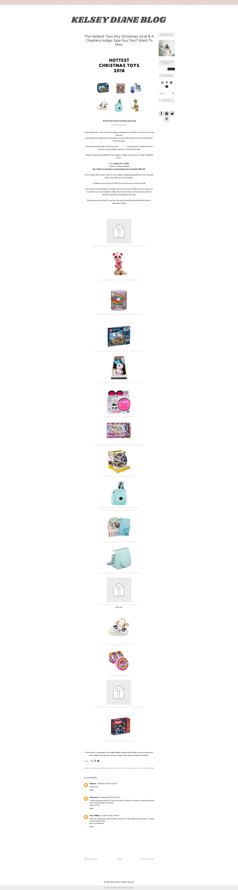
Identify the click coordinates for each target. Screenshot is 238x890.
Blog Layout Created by (119, 888)
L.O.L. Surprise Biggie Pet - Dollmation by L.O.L (119, 416)
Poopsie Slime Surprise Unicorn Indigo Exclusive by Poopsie (119, 314)
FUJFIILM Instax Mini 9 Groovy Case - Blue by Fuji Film (119, 573)
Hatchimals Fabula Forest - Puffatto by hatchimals (119, 604)
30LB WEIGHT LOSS (166, 2)
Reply (92, 790)
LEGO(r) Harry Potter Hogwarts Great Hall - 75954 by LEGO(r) (119, 351)
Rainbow (93, 784)
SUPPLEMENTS (103, 2)
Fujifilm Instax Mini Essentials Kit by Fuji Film (119, 542)
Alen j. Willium (95, 815)
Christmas (94, 768)
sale (135, 768)
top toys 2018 (148, 768)
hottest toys (127, 768)
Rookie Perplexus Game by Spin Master (119, 476)
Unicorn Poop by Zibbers (119, 675)
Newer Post (92, 859)
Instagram (122, 146)
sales (140, 768)
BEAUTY (39, 2)
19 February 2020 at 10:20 (107, 784)
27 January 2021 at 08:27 (109, 815)
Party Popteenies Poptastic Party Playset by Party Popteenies (119, 445)
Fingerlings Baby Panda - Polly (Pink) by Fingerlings (119, 280)
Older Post (146, 859)
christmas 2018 (105, 768)
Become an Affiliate (140, 2)
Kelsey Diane (115, 882)
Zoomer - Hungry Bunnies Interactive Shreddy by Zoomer (119, 382)
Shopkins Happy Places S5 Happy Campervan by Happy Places (119, 707)
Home (119, 859)
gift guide (116, 768)
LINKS (120, 2)
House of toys (95, 805)
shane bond (94, 797)
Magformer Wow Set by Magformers (119, 741)
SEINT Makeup (57, 2)
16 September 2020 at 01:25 (109, 797)
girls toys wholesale (97, 823)
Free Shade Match (80, 2)
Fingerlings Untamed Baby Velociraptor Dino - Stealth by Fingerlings (119, 246)
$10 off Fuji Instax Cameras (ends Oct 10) (119, 510)
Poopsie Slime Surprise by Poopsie (119, 644)
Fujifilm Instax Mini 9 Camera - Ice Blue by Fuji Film (119, 507)
